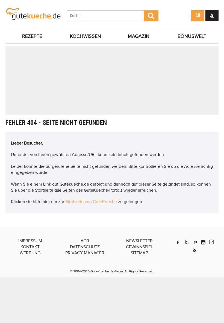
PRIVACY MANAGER (84, 252)
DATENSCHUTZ (85, 246)
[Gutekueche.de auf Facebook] (178, 242)
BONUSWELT (192, 36)
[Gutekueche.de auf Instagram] (203, 242)
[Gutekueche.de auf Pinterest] (195, 242)
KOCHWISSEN (85, 36)
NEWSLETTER (139, 240)
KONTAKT (30, 246)
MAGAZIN (138, 36)
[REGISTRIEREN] (212, 15)
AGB (85, 240)
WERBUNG (30, 252)
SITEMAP (139, 252)
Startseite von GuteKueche (91, 201)
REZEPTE (32, 36)
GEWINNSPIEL (139, 246)
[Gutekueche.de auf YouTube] (187, 242)
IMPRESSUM (30, 240)
